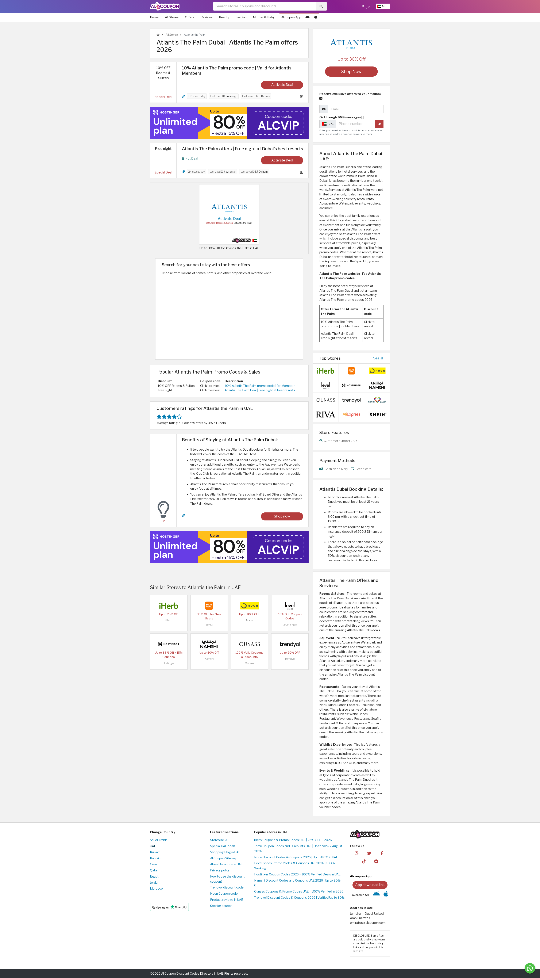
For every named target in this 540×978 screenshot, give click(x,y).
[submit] (379, 124)
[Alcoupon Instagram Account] (356, 853)
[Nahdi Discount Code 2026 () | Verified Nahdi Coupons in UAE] (377, 400)
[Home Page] (165, 6)
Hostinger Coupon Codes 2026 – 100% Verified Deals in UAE (297, 874)
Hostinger (169, 663)
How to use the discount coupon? (227, 879)
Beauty (224, 17)
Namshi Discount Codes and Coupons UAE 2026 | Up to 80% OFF (297, 883)
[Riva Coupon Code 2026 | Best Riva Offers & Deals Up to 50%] (325, 414)
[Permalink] (183, 96)
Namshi (209, 658)
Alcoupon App (291, 17)
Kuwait (155, 852)
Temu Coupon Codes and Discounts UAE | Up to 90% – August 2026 (298, 848)
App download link (370, 885)
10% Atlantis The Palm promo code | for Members (260, 386)
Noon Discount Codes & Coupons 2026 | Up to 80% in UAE (296, 857)
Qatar (154, 870)
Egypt (154, 876)
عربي (367, 6)
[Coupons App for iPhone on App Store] (315, 17)
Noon (249, 620)
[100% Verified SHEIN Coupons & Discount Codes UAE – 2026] (377, 414)
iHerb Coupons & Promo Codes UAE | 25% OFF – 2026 (293, 840)
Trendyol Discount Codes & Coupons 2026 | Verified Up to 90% (299, 897)
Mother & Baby (264, 17)
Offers (189, 17)
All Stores (172, 17)
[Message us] (530, 968)
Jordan (154, 883)
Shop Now (351, 71)
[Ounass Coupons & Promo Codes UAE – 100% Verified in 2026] (249, 644)
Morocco (156, 888)
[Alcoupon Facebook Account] (382, 853)
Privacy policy (220, 870)
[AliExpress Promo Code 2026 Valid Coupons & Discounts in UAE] (351, 414)
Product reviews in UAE (226, 900)
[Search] (321, 6)
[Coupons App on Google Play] (307, 17)
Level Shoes (290, 624)
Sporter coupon (221, 906)
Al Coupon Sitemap (223, 858)
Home (154, 17)
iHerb (168, 620)
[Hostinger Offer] (229, 123)
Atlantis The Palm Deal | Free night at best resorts (260, 390)
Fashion (241, 17)
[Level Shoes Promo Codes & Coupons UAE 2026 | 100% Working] (289, 605)
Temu (209, 624)
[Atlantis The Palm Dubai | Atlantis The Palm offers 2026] (229, 214)
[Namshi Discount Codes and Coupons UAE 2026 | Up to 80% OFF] (209, 644)
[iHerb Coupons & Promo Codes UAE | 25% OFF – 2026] (168, 605)
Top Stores (330, 358)
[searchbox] (264, 6)
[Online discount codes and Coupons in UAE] (158, 34)
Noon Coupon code (224, 893)
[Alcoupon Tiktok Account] (364, 861)
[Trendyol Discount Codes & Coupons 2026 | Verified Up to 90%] (289, 644)
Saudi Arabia (158, 840)
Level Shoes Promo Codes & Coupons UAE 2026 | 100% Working (294, 865)
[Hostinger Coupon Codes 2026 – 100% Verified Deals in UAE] (168, 644)
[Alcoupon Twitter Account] (369, 853)
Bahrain (155, 858)
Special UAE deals (222, 846)
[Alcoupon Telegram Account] (376, 861)
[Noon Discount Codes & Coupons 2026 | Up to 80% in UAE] (249, 605)
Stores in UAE (219, 840)
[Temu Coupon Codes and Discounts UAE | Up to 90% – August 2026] (209, 605)
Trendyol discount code (227, 887)
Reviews (207, 17)
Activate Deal (282, 85)
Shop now (282, 516)
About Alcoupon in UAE (226, 864)
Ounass (249, 663)
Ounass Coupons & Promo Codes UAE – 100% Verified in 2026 (298, 891)
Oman (154, 864)
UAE (153, 846)
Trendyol (290, 658)
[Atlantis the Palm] (351, 43)
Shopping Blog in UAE (225, 852)
